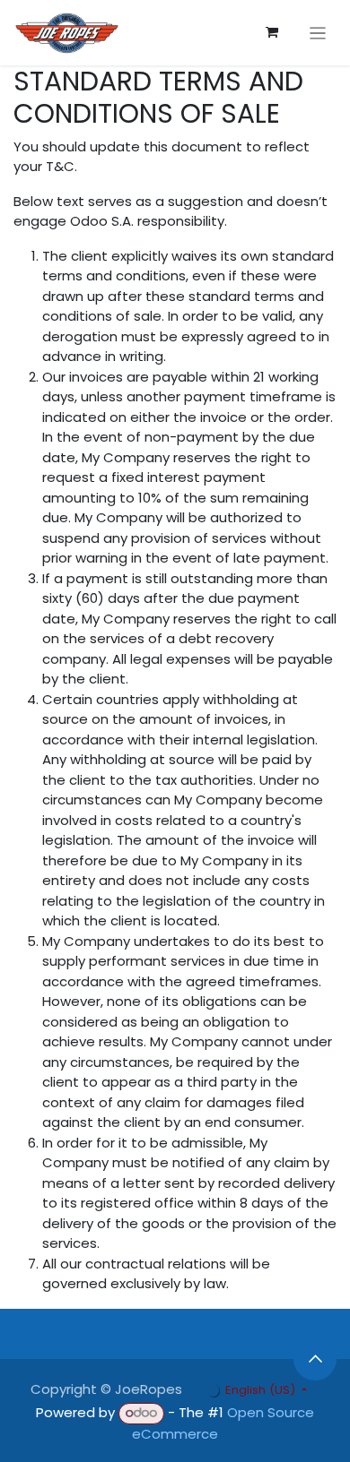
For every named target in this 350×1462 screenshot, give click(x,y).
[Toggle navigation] (318, 32)
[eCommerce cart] (272, 32)
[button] (315, 1358)
